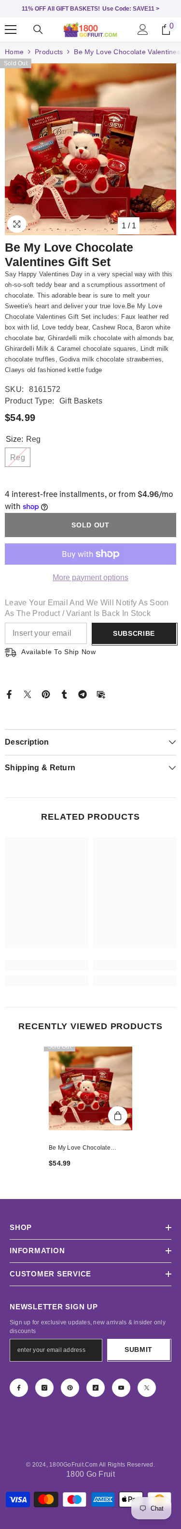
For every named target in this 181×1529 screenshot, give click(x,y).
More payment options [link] (90, 577)
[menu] (10, 29)
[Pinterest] (46, 694)
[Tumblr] (64, 694)
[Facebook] (9, 694)
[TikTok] (95, 1388)
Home (14, 52)
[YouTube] (121, 1388)
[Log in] (143, 29)
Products (49, 52)
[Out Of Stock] (117, 1115)
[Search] (38, 29)
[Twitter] (27, 694)
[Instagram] (44, 1388)
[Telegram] (82, 694)
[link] (46, 965)
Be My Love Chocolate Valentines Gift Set (80, 1148)
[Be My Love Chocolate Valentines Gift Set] (90, 1088)
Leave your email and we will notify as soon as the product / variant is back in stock (87, 608)
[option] (90, 149)
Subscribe (134, 633)
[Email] (101, 694)
